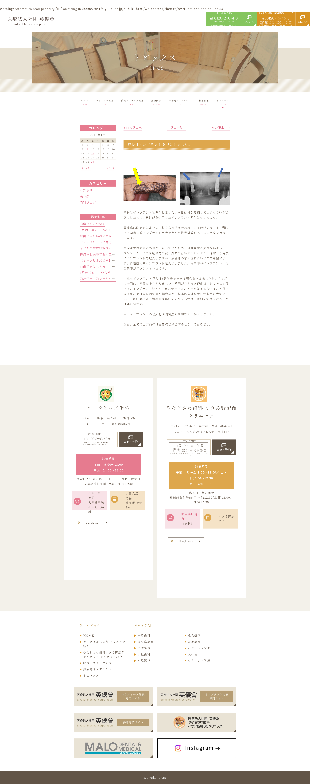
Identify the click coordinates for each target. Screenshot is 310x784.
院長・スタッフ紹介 (97, 663)
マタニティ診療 (199, 660)
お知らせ (86, 190)
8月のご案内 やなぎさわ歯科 (101, 272)
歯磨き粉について (92, 224)
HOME (88, 635)
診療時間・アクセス (97, 669)
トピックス (91, 675)
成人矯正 (194, 635)
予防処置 (144, 648)
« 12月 (86, 167)
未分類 (84, 196)
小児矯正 (144, 660)
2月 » (110, 167)
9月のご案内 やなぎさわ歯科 (101, 230)
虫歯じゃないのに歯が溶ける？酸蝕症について (113, 236)
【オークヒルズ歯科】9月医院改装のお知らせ (113, 260)
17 (92, 153)
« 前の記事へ (133, 127)
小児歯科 (144, 654)
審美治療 (194, 641)
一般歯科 (144, 635)
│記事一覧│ (176, 127)
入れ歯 (192, 654)
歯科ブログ (88, 202)
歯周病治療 (146, 641)
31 (92, 161)
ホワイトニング (199, 648)
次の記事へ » (221, 127)
